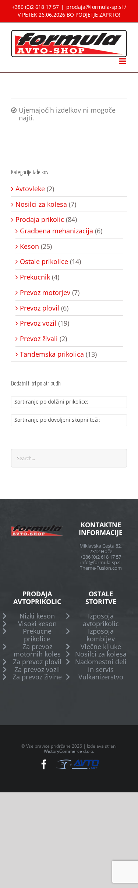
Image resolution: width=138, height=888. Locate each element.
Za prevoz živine (37, 677)
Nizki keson (37, 616)
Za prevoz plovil (37, 662)
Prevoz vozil (38, 323)
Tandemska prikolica (52, 354)
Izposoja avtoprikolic (101, 619)
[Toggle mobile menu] (123, 61)
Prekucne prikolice (37, 634)
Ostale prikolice (44, 261)
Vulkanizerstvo (100, 677)
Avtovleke (30, 189)
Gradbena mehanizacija (56, 231)
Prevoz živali (39, 339)
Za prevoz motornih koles (37, 650)
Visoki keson (37, 624)
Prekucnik (35, 277)
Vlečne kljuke (101, 647)
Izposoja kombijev (100, 634)
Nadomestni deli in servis (101, 665)
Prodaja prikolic (39, 219)
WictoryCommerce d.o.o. (69, 751)
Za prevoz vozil (37, 669)
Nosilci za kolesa (41, 204)
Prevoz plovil (39, 308)
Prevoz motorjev (45, 292)
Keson (29, 246)
